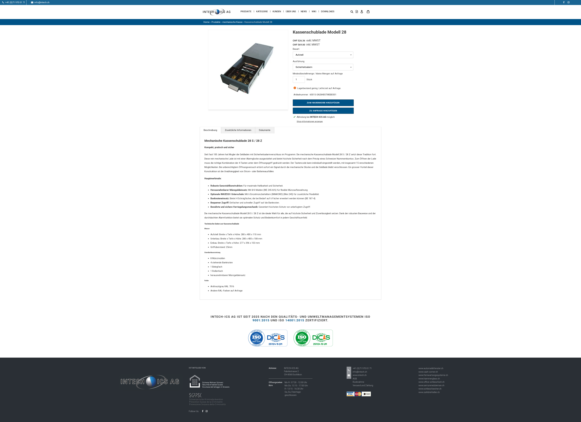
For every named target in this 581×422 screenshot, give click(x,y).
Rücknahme (358, 382)
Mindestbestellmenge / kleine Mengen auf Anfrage (318, 73)
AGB (355, 378)
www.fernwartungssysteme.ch (433, 375)
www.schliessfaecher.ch (430, 389)
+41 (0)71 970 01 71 (362, 368)
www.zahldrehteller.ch (429, 392)
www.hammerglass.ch (429, 378)
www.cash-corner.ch (428, 372)
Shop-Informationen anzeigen (310, 121)
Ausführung (298, 61)
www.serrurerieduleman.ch (431, 385)
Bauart (296, 49)
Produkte (216, 22)
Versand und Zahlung (363, 385)
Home (207, 22)
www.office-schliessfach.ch (432, 382)
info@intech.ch (360, 372)
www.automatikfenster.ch (431, 368)
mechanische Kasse (232, 22)
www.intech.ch (360, 375)
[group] (248, 70)
